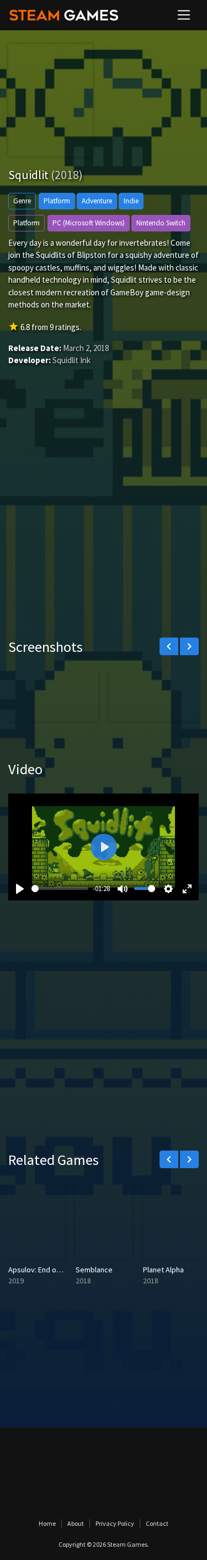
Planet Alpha (163, 1270)
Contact (157, 1523)
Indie (131, 201)
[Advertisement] (103, 518)
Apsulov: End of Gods (43, 1270)
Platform (57, 201)
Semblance (94, 1270)
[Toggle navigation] (183, 15)
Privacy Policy (114, 1523)
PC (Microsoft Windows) (88, 223)
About (75, 1523)
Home (47, 1523)
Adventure (97, 201)
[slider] (59, 888)
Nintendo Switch (160, 223)
